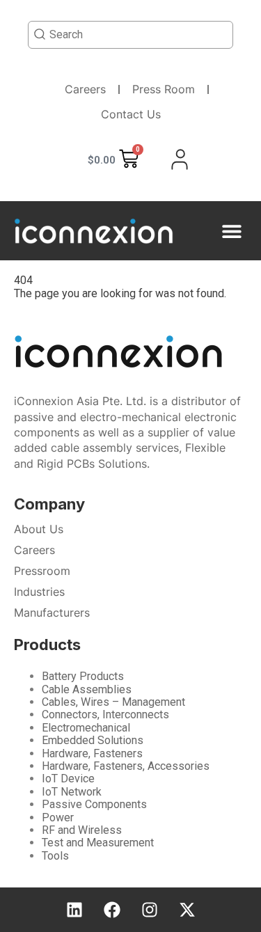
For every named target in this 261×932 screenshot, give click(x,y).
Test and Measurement (98, 842)
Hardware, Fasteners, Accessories (125, 766)
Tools (55, 855)
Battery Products (83, 676)
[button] (231, 230)
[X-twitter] (187, 909)
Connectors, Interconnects (105, 714)
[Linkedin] (74, 909)
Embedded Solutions (92, 740)
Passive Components (94, 804)
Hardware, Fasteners (92, 753)
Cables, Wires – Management (113, 702)
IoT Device (68, 778)
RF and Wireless (82, 830)
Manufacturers (52, 612)
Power (58, 817)
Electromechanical (86, 727)
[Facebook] (112, 909)
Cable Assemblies (87, 689)
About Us (38, 529)
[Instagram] (149, 909)
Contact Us (131, 114)
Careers (85, 89)
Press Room (163, 89)
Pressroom (42, 571)
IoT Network (72, 791)
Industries (39, 592)
